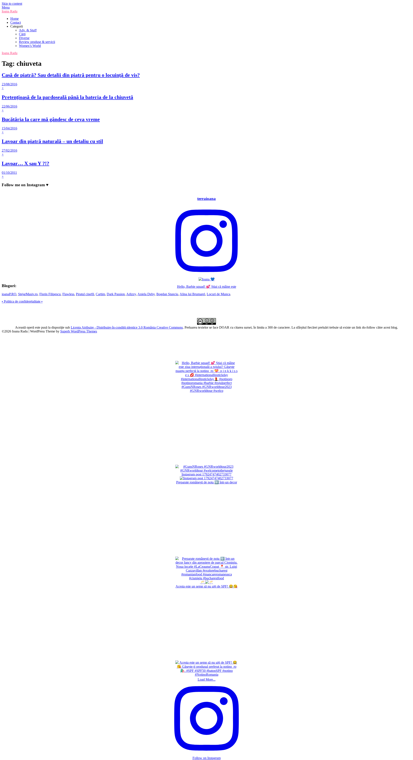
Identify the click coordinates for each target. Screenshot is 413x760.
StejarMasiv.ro (28, 294)
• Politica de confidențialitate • (22, 301)
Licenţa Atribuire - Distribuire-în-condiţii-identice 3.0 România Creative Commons (127, 327)
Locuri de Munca (218, 294)
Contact (15, 22)
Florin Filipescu (50, 294)
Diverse (24, 38)
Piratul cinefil (85, 294)
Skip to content (12, 3)
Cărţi (22, 34)
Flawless (68, 294)
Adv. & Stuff (28, 30)
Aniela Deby (146, 294)
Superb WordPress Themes (78, 331)
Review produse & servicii (37, 42)
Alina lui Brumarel (192, 294)
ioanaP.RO (9, 294)
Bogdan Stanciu (167, 294)
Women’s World (30, 46)
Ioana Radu (9, 11)
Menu (6, 7)
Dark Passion (116, 294)
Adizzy (131, 294)
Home (14, 18)
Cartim (100, 294)
